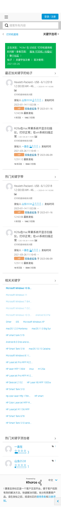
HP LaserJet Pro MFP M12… (19, 375)
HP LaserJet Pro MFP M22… (19, 362)
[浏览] (5, 17)
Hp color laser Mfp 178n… (18, 395)
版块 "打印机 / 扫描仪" (41, 51)
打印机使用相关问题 (23, 94)
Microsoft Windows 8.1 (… (18, 355)
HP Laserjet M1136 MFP (17, 409)
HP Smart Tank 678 (15, 416)
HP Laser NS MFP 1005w (39, 382)
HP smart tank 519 (15, 335)
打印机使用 (12, 34)
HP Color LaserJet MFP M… (18, 402)
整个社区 (14, 55)
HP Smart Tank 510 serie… (18, 422)
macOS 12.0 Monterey (16, 328)
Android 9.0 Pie (43, 315)
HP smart (39, 395)
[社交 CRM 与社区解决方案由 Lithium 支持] (34, 481)
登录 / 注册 (50, 16)
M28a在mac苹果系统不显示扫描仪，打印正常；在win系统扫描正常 (33, 132)
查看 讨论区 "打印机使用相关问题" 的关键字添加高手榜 (30, 438)
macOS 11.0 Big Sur (41, 328)
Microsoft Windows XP (34, 321)
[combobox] (30, 25)
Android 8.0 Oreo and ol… (18, 341)
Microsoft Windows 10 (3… (18, 315)
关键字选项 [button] (50, 34)
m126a (41, 368)
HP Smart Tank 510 (15, 389)
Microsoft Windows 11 (16, 294)
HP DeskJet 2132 (14, 382)
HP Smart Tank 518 (15, 348)
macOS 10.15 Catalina (39, 348)
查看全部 (30, 73)
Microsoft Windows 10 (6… (18, 288)
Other (9, 321)
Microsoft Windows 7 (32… (18, 308)
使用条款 (41, 496)
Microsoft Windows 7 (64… (18, 301)
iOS (17, 321)
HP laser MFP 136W (15, 368)
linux (31, 368)
